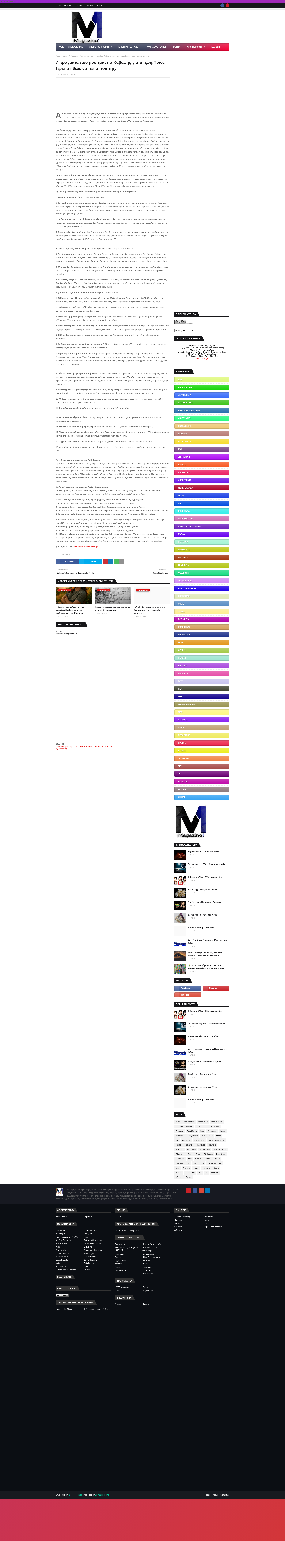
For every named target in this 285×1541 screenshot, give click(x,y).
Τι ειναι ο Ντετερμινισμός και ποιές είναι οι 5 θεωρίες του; (112, 608)
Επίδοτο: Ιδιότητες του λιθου (201, 927)
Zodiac (181, 797)
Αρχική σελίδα (61, 56)
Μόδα (181, 495)
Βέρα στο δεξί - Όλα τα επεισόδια (203, 852)
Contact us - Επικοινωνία (84, 5)
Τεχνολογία (89, 1253)
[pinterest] (227, 5)
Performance (120, 1270)
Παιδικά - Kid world (64, 1253)
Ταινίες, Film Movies (64, 1309)
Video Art (183, 782)
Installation (148, 1273)
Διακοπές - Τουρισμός (93, 1250)
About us (67, 5)
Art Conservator (187, 588)
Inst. (180, 681)
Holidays (183, 673)
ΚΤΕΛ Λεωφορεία (122, 1287)
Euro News (184, 627)
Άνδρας (118, 1304)
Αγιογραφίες (61, 749)
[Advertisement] (113, 721)
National (183, 720)
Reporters (184, 735)
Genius (182, 650)
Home (58, 5)
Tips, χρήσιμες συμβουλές (67, 1237)
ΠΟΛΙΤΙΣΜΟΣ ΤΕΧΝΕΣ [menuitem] (156, 47)
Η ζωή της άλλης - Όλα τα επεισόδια (205, 877)
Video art (147, 1270)
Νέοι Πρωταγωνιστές (152, 1257)
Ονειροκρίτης (185, 519)
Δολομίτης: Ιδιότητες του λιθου (202, 889)
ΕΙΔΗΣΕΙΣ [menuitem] (215, 47)
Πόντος (206, 1223)
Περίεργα (183, 542)
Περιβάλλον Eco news (212, 1227)
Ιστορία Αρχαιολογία (152, 1244)
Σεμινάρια (183, 565)
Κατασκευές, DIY (150, 1247)
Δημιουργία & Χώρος (189, 410)
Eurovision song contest (66, 1270)
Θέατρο (146, 1260)
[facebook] (222, 5)
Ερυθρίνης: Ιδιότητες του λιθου (202, 915)
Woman (182, 789)
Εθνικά (206, 1220)
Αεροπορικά (148, 1290)
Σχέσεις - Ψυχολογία (93, 1240)
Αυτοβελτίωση (90, 1257)
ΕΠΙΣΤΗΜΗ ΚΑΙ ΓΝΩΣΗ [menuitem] (128, 47)
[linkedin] (207, 1190)
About (215, 1495)
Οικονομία (184, 511)
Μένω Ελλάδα (185, 488)
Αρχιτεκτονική (121, 1260)
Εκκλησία (183, 434)
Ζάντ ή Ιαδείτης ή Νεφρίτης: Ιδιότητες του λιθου (207, 941)
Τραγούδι (147, 1267)
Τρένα (146, 1287)
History (182, 666)
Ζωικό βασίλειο (90, 1260)
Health (182, 658)
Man (180, 712)
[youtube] (187, 994)
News (181, 727)
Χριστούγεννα (62, 1257)
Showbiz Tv (61, 1266)
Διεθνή (177, 1223)
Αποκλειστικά (185, 387)
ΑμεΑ (181, 380)
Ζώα (180, 449)
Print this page (62, 1295)
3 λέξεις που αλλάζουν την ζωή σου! (204, 902)
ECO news (183, 619)
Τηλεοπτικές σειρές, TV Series (97, 1309)
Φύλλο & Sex (61, 1243)
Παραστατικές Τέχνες (189, 526)
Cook (181, 604)
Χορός (117, 1267)
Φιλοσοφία (60, 1234)
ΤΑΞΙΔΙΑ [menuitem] (176, 47)
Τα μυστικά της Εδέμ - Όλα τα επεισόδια (206, 864)
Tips (180, 766)
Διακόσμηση (184, 418)
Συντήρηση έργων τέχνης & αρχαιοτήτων (127, 1248)
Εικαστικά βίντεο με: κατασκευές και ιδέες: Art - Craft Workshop (85, 746)
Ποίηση (118, 1257)
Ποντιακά (183, 557)
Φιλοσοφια (73, 56)
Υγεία (58, 1247)
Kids (180, 689)
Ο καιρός (178, 1227)
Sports (182, 743)
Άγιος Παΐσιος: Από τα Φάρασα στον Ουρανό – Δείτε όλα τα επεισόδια (205, 954)
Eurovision (184, 635)
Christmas (184, 596)
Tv (179, 774)
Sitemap (99, 5)
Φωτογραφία (184, 581)
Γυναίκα (146, 1304)
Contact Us (224, 1495)
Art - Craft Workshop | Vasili (127, 1230)
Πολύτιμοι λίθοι (90, 1230)
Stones (182, 751)
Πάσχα (181, 534)
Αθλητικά (178, 1230)
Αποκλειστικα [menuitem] (75, 47)
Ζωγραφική (184, 457)
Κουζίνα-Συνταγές (63, 1240)
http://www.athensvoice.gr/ (85, 546)
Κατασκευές (184, 472)
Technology (185, 758)
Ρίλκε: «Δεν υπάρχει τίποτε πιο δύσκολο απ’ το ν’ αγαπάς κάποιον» (150, 610)
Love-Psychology (188, 704)
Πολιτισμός (184, 550)
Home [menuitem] (61, 47)
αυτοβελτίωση (185, 403)
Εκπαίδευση (184, 441)
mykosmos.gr (202, 358)
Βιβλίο (146, 1264)
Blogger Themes (75, 1495)
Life (180, 696)
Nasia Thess (63, 75)
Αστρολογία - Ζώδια (92, 1243)
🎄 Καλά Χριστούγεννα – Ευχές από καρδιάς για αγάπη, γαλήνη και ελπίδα (206, 966)
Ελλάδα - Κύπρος (182, 1217)
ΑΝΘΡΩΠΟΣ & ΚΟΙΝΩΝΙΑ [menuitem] (100, 47)
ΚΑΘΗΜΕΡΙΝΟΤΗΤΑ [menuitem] (196, 47)
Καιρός (182, 465)
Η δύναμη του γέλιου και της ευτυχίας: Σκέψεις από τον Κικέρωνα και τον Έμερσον (70, 610)
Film (180, 642)
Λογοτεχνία (184, 480)
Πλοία (117, 1290)
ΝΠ (179, 503)
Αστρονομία (184, 395)
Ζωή (86, 1237)
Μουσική (118, 1264)
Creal (181, 611)
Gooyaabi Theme (102, 1495)
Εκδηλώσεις (184, 426)
